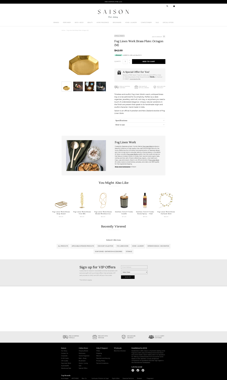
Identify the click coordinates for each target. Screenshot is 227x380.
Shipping (99, 353)
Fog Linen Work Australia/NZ (66, 364)
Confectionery (146, 22)
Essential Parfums (128, 378)
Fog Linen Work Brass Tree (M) (82, 213)
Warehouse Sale (66, 368)
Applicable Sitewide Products (83, 246)
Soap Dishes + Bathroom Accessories (108, 251)
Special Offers (168, 22)
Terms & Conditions (102, 363)
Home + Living (83, 363)
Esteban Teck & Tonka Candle (124, 213)
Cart (174, 6)
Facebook (138, 370)
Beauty (90, 22)
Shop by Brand (83, 351)
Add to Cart (148, 62)
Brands (56, 22)
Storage (129, 251)
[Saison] (113, 13)
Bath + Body (79, 22)
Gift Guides (64, 361)
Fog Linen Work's (132, 154)
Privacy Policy (100, 361)
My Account (170, 6)
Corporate (64, 356)
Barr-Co (84, 378)
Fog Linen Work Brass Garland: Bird (166, 213)
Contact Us (64, 353)
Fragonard (150, 378)
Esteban (139, 378)
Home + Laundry (131, 22)
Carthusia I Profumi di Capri (100, 378)
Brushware (117, 22)
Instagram (133, 370)
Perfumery (67, 22)
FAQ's (98, 351)
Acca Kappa (64, 378)
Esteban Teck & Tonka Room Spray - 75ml (145, 213)
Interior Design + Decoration (158, 246)
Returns (98, 356)
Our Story (64, 351)
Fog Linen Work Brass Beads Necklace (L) (103, 213)
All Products (63, 246)
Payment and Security (103, 358)
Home (63, 30)
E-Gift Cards (65, 358)
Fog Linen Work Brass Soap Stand (61, 213)
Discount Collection (105, 246)
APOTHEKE (75, 378)
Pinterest (143, 370)
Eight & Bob (115, 378)
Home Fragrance (103, 22)
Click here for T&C (135, 79)
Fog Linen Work (148, 146)
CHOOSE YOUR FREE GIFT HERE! (113, 1)
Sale (157, 22)
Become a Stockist (120, 351)
